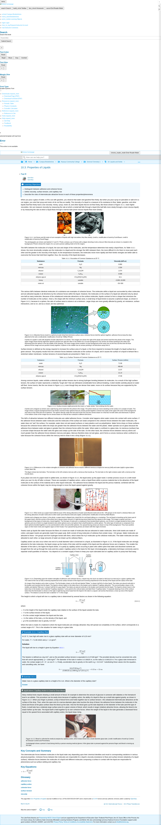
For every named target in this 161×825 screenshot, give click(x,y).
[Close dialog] (1, 143)
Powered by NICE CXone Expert (50, 818)
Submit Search (6, 41)
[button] (7, 123)
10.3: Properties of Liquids (38, 799)
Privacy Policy (58, 822)
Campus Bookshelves (46, 162)
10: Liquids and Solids (115, 162)
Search (24, 157)
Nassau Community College (70, 162)
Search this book (5, 34)
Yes (43, 810)
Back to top (24, 804)
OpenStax (30, 177)
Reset (3, 54)
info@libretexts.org (122, 822)
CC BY (95, 799)
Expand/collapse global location (139, 161)
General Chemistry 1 (93, 162)
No (52, 810)
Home (30, 162)
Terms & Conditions (70, 822)
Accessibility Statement (85, 822)
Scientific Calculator (10, 108)
